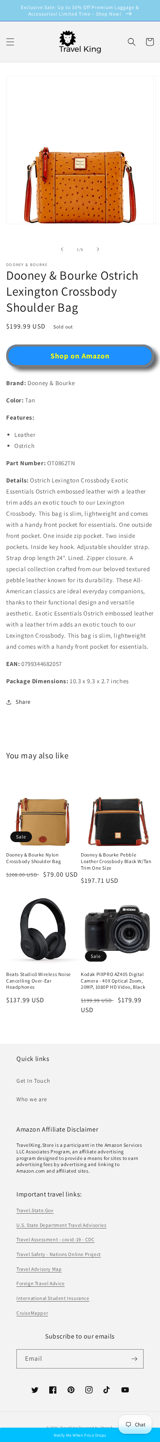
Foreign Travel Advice (40, 1283)
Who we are (31, 1099)
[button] (132, 42)
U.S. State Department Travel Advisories (61, 1225)
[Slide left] (62, 249)
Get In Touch (33, 1080)
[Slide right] (98, 249)
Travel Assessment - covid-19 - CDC (55, 1239)
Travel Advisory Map (39, 1269)
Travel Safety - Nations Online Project (58, 1254)
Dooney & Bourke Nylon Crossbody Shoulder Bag (33, 858)
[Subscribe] (134, 1359)
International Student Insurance (52, 1298)
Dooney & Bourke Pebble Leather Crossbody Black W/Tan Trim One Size (116, 861)
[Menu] (10, 42)
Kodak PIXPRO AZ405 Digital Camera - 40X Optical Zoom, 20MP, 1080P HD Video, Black (113, 980)
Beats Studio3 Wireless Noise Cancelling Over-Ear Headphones (38, 980)
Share (23, 701)
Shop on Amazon (80, 355)
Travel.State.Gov (35, 1210)
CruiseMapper (32, 1313)
